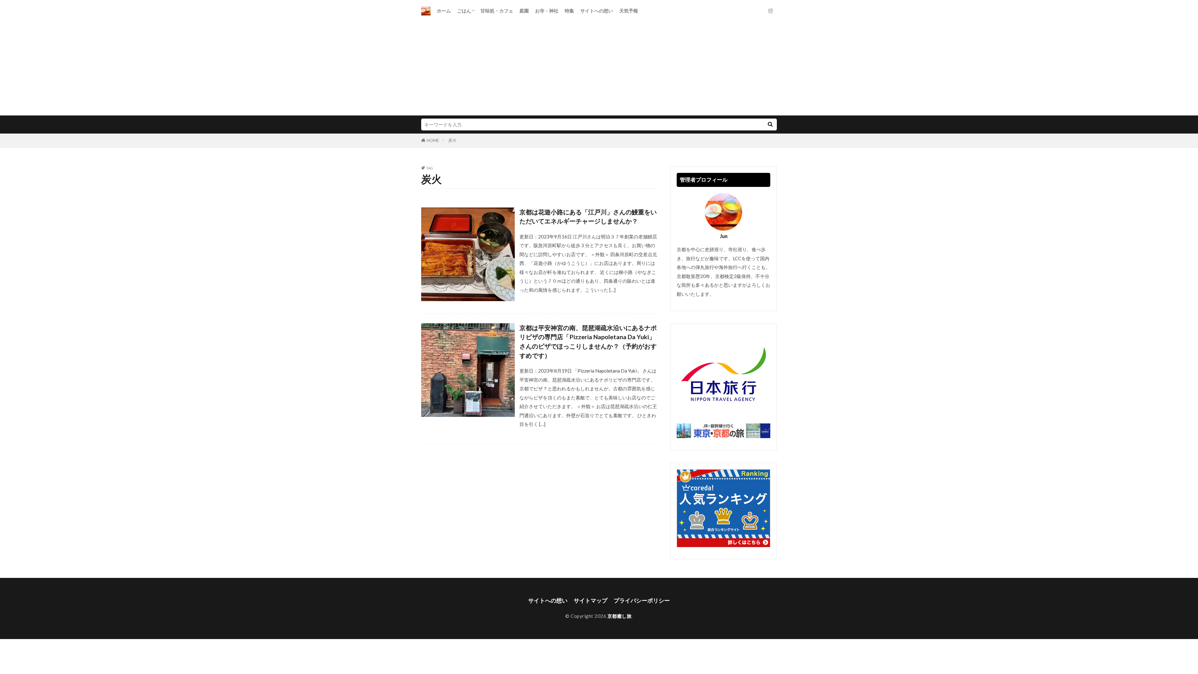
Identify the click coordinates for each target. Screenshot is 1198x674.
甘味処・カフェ (496, 10)
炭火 (452, 140)
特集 (569, 10)
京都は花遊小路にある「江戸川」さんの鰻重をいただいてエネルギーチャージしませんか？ (588, 216)
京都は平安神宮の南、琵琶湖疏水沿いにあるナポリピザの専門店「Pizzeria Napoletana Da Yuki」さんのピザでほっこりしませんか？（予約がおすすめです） (588, 341)
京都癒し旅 (619, 616)
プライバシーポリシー (642, 600)
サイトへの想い (596, 10)
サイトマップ (590, 600)
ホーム (444, 10)
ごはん (464, 10)
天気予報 (628, 10)
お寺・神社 (546, 10)
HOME (433, 140)
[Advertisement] (599, 68)
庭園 (524, 10)
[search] (770, 124)
